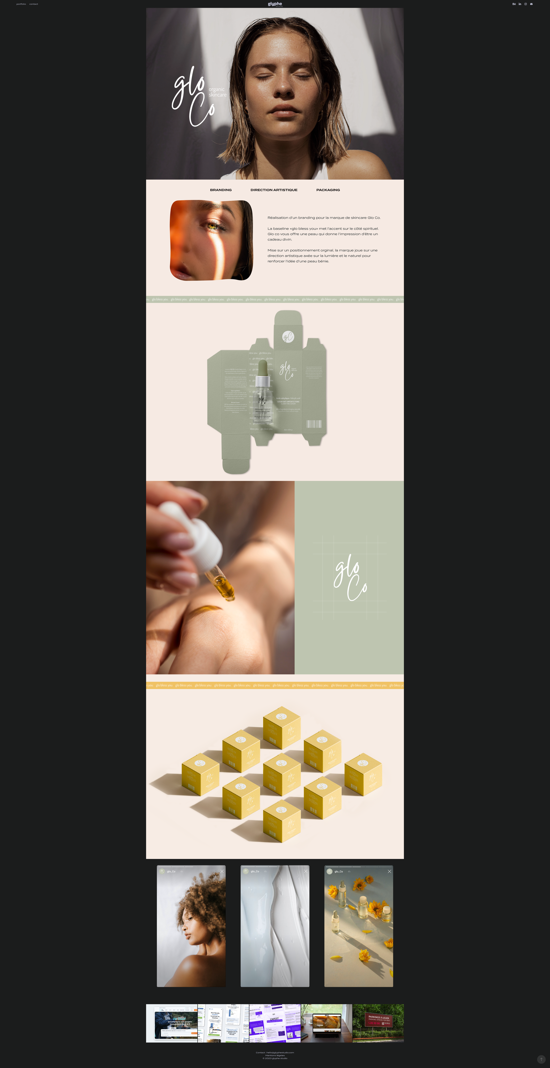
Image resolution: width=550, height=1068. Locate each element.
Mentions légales (275, 1055)
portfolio (21, 4)
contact (33, 4)
